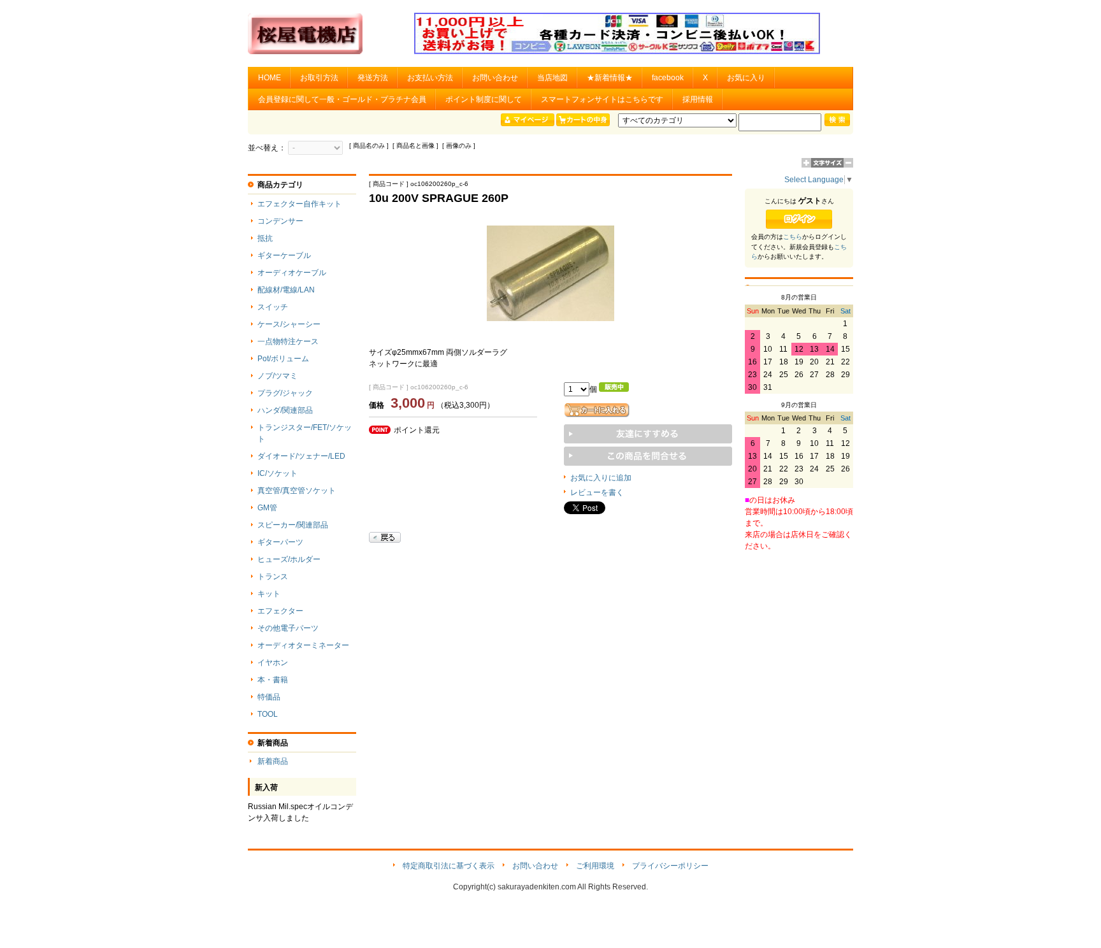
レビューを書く (597, 492)
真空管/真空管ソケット (296, 490)
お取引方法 (319, 77)
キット (268, 593)
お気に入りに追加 (600, 477)
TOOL (267, 714)
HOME (269, 77)
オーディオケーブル (291, 272)
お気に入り (746, 77)
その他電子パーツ (288, 628)
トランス (272, 576)
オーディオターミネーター (303, 645)
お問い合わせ (495, 77)
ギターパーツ (280, 542)
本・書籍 (272, 679)
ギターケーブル (284, 255)
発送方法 (372, 77)
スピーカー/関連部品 (292, 525)
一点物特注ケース (288, 341)
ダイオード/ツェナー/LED (301, 456)
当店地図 (552, 77)
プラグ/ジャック (285, 393)
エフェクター (280, 611)
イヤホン (272, 662)
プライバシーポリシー (670, 865)
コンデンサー (280, 221)
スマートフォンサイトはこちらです (602, 99)
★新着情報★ (610, 77)
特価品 (268, 697)
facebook (668, 77)
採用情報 (697, 99)
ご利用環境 (595, 865)
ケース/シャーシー (288, 324)
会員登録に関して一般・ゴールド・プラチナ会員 (342, 99)
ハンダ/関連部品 (285, 410)
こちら (792, 236)
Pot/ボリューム (283, 358)
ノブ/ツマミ (277, 375)
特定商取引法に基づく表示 (448, 865)
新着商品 (272, 761)
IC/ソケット (277, 473)
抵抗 (265, 238)
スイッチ (272, 307)
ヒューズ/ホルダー (288, 559)
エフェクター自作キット (299, 203)
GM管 (267, 507)
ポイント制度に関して (483, 99)
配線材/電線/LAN (286, 289)
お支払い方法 (430, 77)
